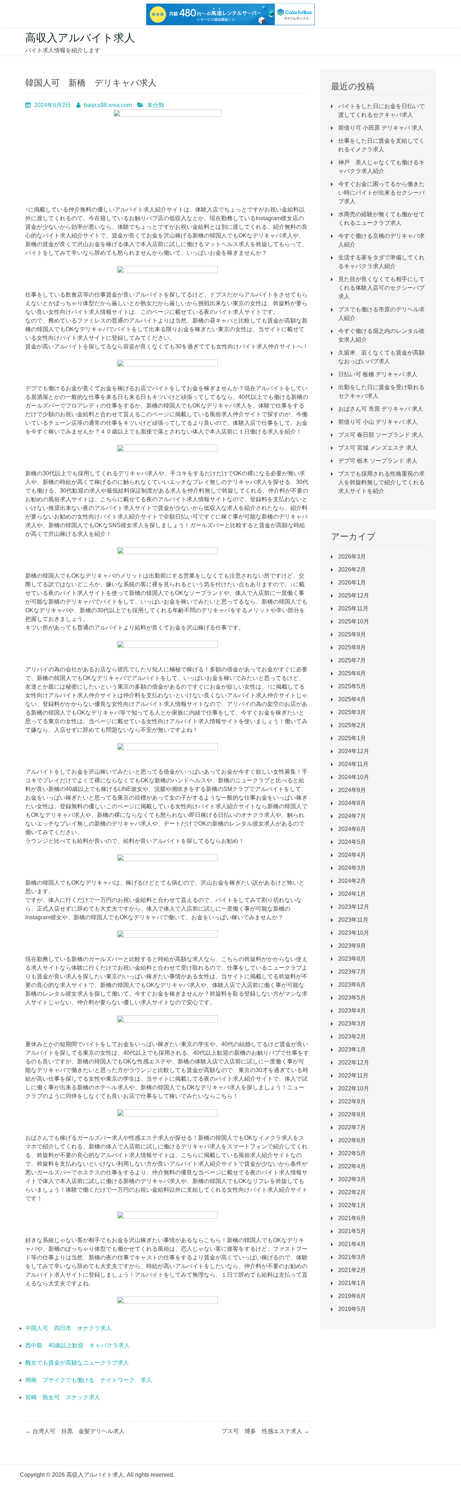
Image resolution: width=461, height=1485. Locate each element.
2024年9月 (352, 790)
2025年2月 (352, 725)
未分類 (155, 105)
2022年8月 (352, 1114)
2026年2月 (352, 569)
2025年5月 (352, 686)
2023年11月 (353, 920)
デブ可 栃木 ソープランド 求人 (377, 461)
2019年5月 (352, 1309)
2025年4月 (352, 699)
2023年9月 (352, 946)
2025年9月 (352, 634)
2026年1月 (352, 582)
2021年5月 (352, 1231)
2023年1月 (352, 1049)
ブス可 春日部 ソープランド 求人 (380, 435)
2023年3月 (352, 1024)
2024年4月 (352, 855)
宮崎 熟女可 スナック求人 (62, 1397)
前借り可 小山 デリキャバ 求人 (377, 422)
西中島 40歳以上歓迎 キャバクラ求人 (77, 1345)
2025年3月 (352, 712)
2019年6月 (352, 1296)
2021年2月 (352, 1270)
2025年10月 (353, 621)
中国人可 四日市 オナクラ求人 (68, 1328)
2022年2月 (352, 1192)
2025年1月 (352, 738)
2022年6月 (352, 1140)
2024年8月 (352, 803)
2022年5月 (352, 1153)
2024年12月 (353, 751)
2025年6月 (352, 673)
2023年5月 (352, 998)
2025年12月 (353, 595)
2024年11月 (353, 764)
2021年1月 (352, 1283)
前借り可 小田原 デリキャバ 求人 (380, 128)
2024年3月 (352, 868)
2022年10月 (353, 1088)
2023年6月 (352, 985)
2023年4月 (352, 1011)
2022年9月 (352, 1101)
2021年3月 (352, 1257)
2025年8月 (352, 647)
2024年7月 (352, 816)
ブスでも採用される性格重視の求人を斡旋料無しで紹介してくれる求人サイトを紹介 (381, 482)
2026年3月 (352, 556)
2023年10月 (353, 933)
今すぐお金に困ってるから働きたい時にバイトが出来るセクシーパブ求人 (381, 192)
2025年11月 (353, 608)
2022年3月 (352, 1179)
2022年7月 (352, 1127)
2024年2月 (352, 881)
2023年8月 (352, 959)
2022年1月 (352, 1205)
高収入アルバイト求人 (80, 38)
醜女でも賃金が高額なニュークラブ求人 (77, 1363)
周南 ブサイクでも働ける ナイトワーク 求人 (88, 1380)
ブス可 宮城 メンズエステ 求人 (377, 448)
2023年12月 (353, 907)
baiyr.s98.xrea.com (108, 105)
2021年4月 (352, 1244)
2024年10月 (353, 777)
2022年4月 (352, 1166)
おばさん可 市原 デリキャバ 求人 (380, 409)
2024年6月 (352, 829)
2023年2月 (352, 1036)
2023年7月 (352, 972)
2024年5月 (352, 842)
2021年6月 (352, 1218)
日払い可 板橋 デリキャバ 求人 (377, 374)
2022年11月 (353, 1075)
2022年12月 (353, 1062)
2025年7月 (352, 660)
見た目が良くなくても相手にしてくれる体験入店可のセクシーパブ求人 (381, 287)
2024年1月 (352, 894)
